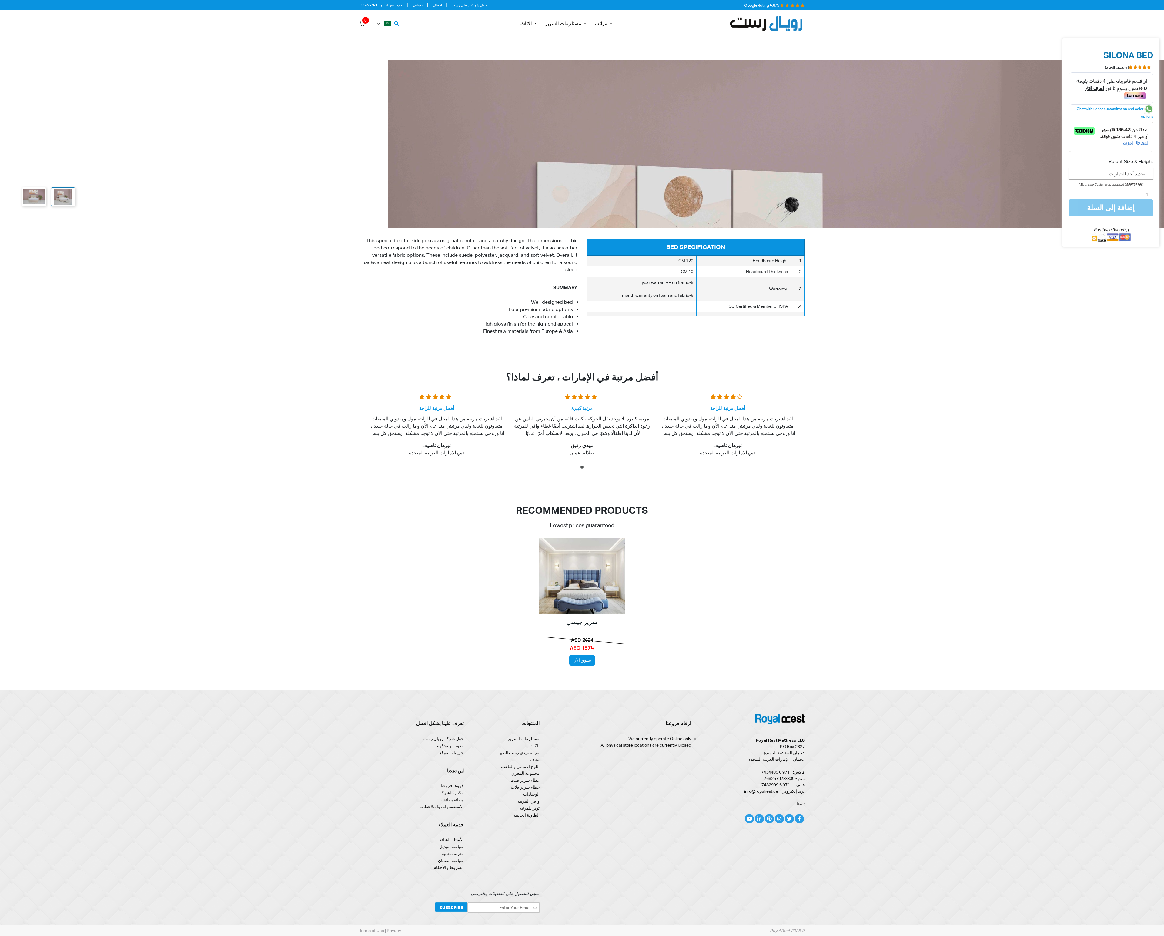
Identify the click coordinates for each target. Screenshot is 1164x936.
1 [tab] (581, 468)
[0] (362, 23)
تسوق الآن (582, 660)
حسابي (418, 5)
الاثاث (526, 23)
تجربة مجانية (453, 853)
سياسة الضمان (451, 860)
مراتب (601, 23)
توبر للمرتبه (529, 808)
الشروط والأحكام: (448, 867)
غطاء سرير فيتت (525, 780)
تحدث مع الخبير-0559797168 (381, 5)
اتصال (437, 5)
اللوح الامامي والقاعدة (520, 766)
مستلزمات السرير (563, 23)
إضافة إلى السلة (1111, 207)
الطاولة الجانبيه (526, 815)
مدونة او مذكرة (450, 745)
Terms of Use (372, 930)
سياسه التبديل (451, 846)
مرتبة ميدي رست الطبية (518, 752)
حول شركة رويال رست (469, 5)
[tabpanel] (727, 428)
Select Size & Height (1131, 161)
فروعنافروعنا (452, 785)
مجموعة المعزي (525, 773)
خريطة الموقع (452, 752)
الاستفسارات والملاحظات (442, 806)
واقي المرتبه (528, 801)
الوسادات (531, 794)
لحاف (535, 759)
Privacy (394, 930)
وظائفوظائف (452, 799)
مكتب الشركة (452, 792)
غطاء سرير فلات (525, 787)
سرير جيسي (582, 622)
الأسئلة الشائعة (450, 839)
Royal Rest (780, 930)
